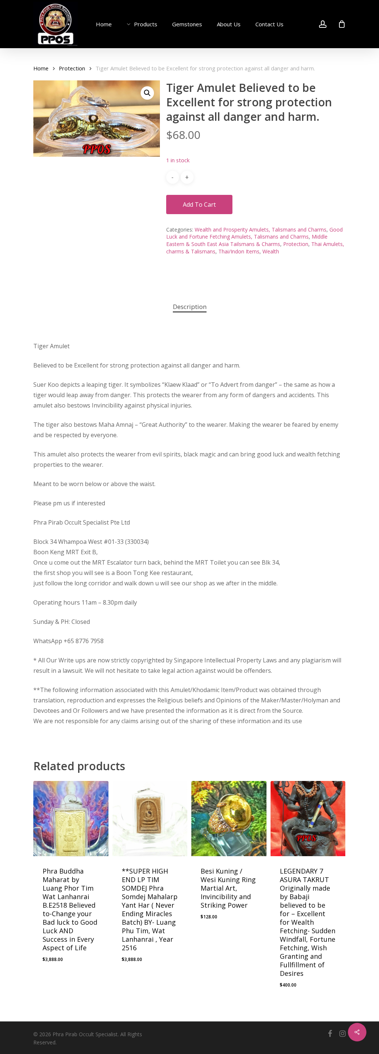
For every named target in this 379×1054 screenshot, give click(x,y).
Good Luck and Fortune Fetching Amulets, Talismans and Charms (254, 233)
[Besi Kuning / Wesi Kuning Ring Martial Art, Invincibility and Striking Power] (228, 818)
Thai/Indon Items (238, 251)
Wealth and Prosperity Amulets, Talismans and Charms (260, 229)
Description (190, 306)
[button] (147, 93)
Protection (72, 68)
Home (40, 68)
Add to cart (199, 204)
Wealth (270, 251)
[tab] (189, 307)
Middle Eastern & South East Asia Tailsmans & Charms (247, 240)
